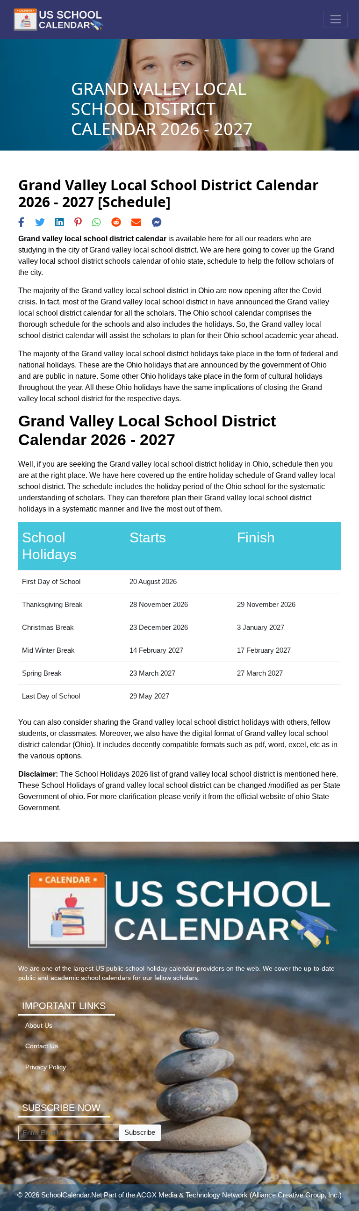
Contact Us (41, 1046)
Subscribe (139, 1132)
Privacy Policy (45, 1067)
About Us (38, 1025)
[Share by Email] (136, 222)
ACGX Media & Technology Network (192, 1195)
